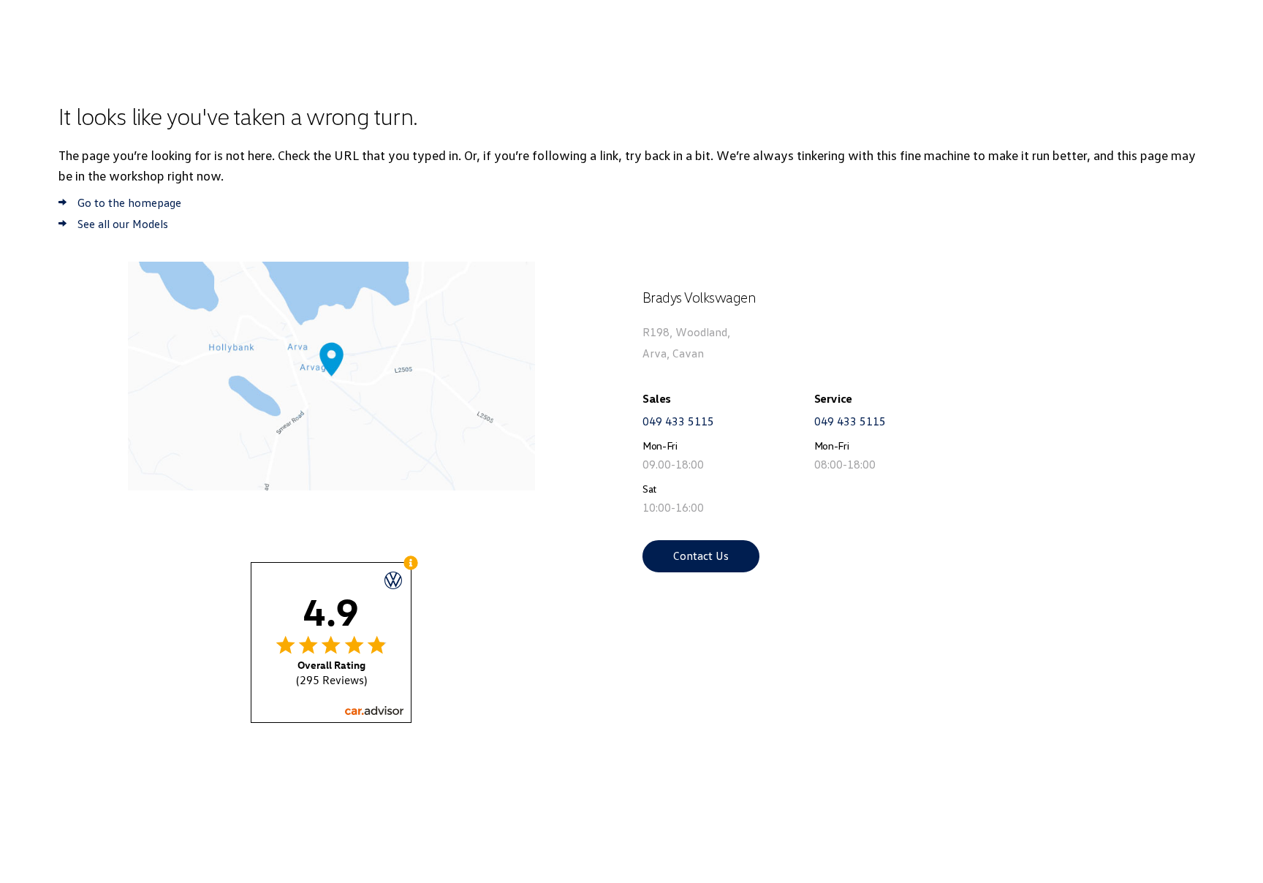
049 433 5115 (678, 421)
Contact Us (701, 555)
